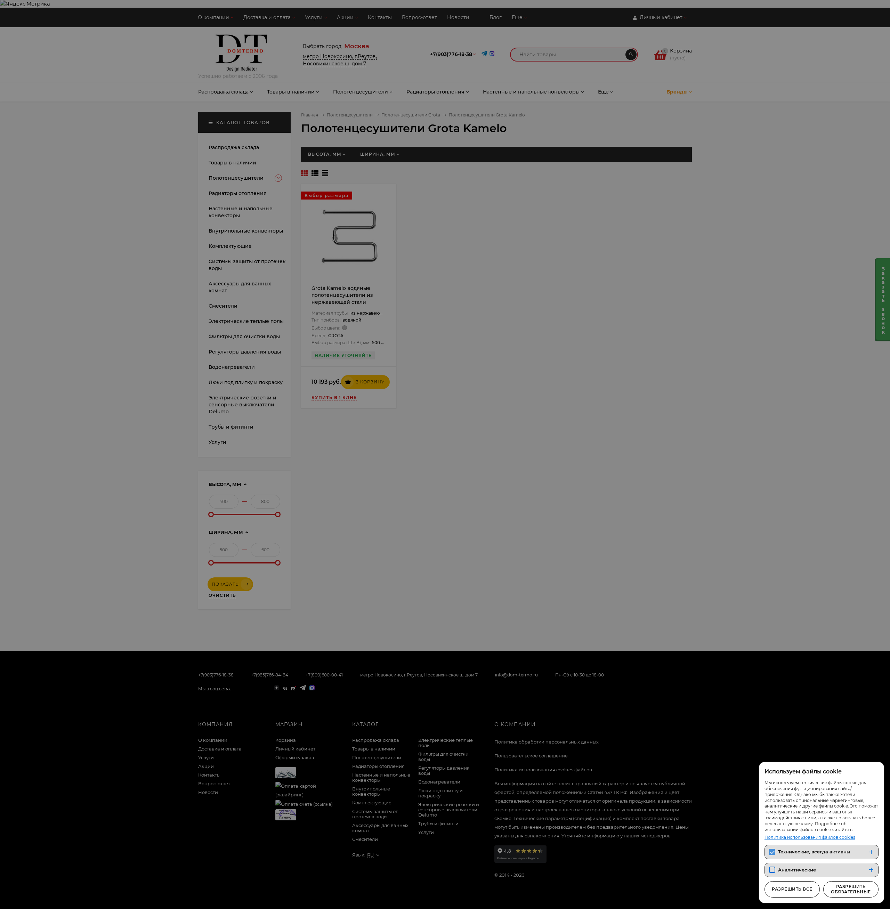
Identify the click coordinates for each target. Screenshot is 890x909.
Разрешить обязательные (851, 889)
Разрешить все (792, 889)
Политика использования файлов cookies (809, 837)
